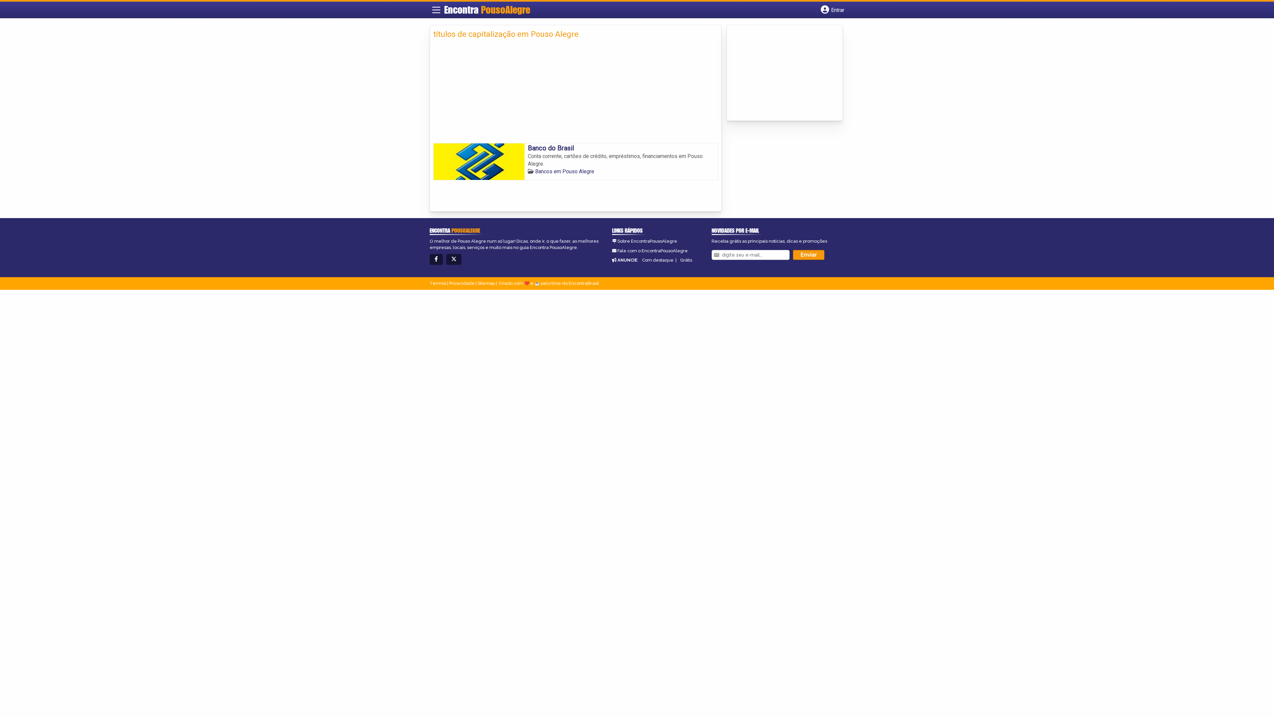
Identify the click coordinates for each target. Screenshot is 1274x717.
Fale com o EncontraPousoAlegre (652, 250)
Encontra (487, 10)
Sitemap (486, 283)
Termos (438, 283)
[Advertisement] (575, 93)
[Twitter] (453, 259)
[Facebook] (436, 259)
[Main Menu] (436, 10)
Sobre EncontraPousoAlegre (647, 241)
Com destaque (657, 260)
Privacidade (461, 283)
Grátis (686, 260)
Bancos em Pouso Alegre (564, 171)
